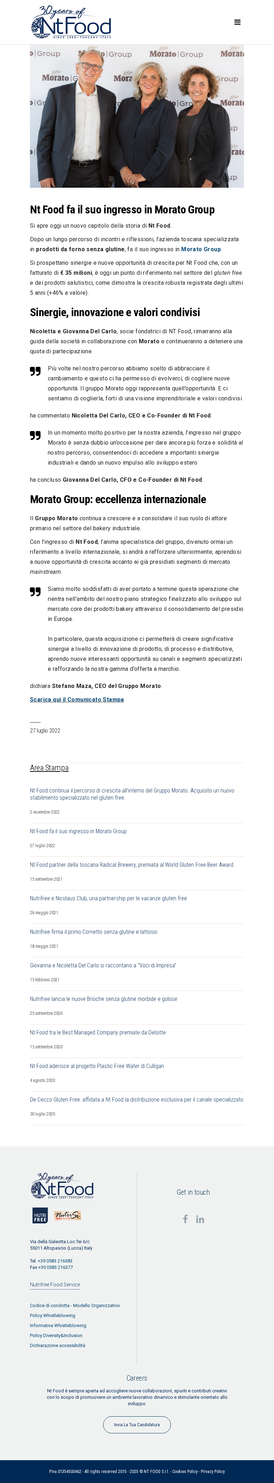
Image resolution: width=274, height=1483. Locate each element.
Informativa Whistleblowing (58, 1325)
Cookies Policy (185, 1471)
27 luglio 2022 (45, 730)
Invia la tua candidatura (137, 1424)
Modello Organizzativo (96, 1305)
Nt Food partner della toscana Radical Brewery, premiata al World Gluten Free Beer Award (131, 864)
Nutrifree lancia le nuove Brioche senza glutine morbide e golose (103, 999)
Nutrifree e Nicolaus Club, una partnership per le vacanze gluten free (108, 898)
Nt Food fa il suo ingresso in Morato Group (78, 831)
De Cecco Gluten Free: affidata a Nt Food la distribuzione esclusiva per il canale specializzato (136, 1099)
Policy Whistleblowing (52, 1315)
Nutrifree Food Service (55, 1284)
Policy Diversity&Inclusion (56, 1335)
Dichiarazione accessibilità (57, 1345)
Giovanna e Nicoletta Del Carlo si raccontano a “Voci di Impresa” (103, 965)
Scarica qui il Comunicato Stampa (77, 699)
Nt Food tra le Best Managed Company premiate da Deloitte (98, 1032)
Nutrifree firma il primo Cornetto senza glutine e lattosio (93, 931)
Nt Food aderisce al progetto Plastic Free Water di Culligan (97, 1066)
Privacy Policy (213, 1471)
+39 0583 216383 (55, 1261)
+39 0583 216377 (55, 1267)
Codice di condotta (50, 1305)
